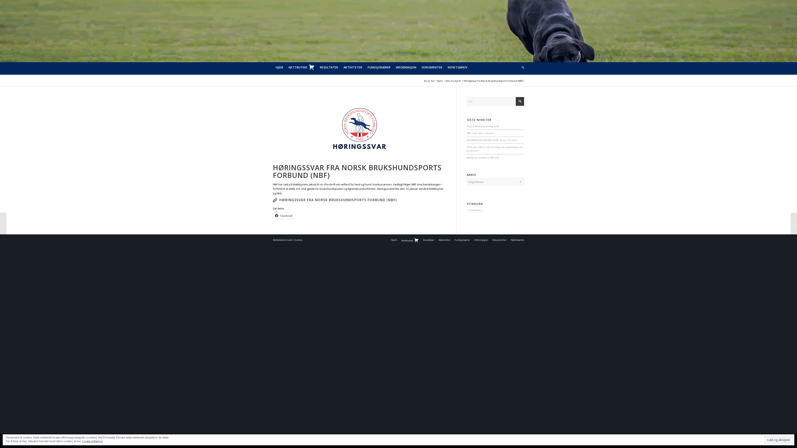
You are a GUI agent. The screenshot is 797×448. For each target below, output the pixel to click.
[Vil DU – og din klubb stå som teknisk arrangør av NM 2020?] (794, 224)
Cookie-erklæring (92, 441)
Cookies (298, 239)
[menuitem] (279, 67)
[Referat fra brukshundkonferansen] (3, 224)
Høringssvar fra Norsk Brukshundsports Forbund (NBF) (338, 200)
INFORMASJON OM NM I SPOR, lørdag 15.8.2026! (492, 140)
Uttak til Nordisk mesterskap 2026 (483, 126)
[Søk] (521, 67)
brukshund (475, 210)
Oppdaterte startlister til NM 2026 (483, 157)
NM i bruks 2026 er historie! (480, 133)
